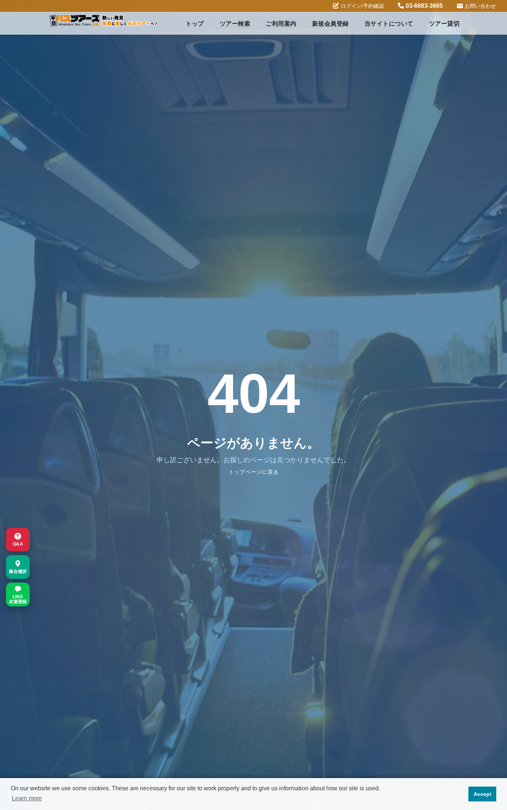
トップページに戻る (254, 472)
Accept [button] (482, 794)
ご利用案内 (281, 23)
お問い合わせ (480, 6)
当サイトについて (388, 23)
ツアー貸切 (444, 23)
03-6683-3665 (424, 6)
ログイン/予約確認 (362, 6)
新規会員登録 (330, 23)
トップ (195, 23)
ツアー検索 (235, 23)
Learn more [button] (27, 798)
